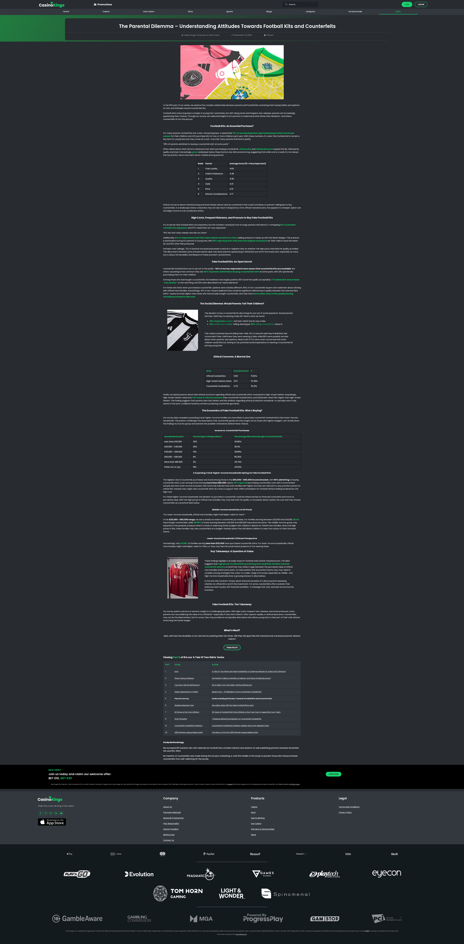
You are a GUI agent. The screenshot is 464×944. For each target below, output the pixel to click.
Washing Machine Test (184, 705)
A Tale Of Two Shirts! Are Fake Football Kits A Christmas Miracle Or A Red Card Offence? (249, 671)
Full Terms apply (294, 784)
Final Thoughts (181, 719)
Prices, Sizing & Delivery (184, 678)
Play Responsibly (171, 823)
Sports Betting (258, 818)
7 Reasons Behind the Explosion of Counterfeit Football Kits (236, 719)
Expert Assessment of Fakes (186, 692)
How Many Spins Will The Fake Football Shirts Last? (233, 705)
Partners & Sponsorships (262, 829)
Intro (176, 671)
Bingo (269, 11)
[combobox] (300, 4)
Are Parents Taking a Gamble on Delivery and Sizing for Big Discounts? (241, 678)
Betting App (169, 834)
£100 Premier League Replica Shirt (189, 732)
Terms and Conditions (349, 807)
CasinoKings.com (241, 934)
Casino (106, 11)
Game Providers (171, 829)
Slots (190, 11)
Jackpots (310, 11)
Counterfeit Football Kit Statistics (188, 725)
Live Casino (148, 11)
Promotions (105, 4)
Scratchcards (355, 11)
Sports (229, 11)
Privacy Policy (345, 812)
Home (66, 11)
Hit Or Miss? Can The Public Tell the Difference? (232, 685)
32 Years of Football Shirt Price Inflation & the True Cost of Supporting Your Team (246, 712)
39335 (367, 931)
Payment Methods (172, 812)
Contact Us (168, 840)
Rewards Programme (173, 818)
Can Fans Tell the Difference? (187, 685)
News (398, 11)
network (230, 784)
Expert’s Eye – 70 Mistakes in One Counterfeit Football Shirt (236, 692)
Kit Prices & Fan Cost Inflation (187, 712)
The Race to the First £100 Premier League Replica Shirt (235, 732)
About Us (167, 807)
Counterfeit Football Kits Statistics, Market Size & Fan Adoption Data (240, 725)
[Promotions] (95, 4)
